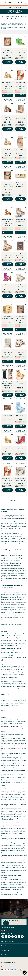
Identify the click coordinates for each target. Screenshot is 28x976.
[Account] (22, 3)
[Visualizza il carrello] (25, 2)
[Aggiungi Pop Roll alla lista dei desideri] (25, 338)
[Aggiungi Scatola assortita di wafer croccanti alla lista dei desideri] (25, 466)
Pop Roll (20, 350)
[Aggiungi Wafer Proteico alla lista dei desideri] (25, 104)
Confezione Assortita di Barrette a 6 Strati (7, 318)
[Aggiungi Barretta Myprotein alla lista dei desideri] (12, 272)
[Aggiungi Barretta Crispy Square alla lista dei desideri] (25, 403)
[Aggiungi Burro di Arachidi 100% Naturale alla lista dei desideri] (12, 37)
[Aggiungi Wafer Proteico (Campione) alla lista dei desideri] (25, 171)
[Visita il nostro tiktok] (9, 936)
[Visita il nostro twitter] (15, 936)
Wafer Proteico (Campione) (20, 183)
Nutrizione (7, 16)
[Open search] (5, 2)
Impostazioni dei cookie (8, 927)
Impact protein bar (20, 219)
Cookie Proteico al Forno (8, 150)
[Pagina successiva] (17, 500)
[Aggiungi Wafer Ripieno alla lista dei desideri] (25, 272)
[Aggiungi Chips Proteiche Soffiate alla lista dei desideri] (25, 37)
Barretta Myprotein (8, 284)
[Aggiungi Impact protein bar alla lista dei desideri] (25, 207)
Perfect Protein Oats (7, 478)
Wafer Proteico (20, 116)
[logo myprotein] (13, 2)
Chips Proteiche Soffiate (20, 49)
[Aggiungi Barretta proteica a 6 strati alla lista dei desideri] (12, 207)
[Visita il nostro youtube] (12, 936)
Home (3, 16)
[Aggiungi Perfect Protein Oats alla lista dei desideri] (12, 466)
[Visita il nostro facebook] (6, 936)
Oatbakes (7, 253)
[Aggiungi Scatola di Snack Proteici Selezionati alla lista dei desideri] (12, 370)
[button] (25, 973)
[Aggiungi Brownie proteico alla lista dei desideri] (12, 434)
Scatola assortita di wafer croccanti (20, 479)
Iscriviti (6, 923)
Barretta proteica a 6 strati (7, 220)
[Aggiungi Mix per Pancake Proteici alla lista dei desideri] (25, 70)
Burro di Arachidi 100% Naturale (7, 49)
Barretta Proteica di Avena (7, 83)
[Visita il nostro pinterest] (19, 936)
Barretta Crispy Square (20, 416)
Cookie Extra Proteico (7, 116)
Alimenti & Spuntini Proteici (16, 16)
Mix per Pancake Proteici (20, 83)
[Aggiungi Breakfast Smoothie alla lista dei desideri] (12, 338)
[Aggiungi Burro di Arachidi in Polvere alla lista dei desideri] (25, 137)
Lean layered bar (20, 446)
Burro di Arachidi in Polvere (20, 150)
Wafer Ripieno (20, 284)
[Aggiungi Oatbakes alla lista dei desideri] (12, 241)
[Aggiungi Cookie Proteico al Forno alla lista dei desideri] (12, 137)
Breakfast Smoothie (7, 350)
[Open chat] (22, 936)
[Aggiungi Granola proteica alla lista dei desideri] (25, 241)
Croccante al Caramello (20, 382)
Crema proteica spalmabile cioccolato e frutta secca (8, 185)
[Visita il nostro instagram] (2, 936)
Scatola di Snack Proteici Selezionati (7, 382)
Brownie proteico (7, 446)
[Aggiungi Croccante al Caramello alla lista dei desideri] (25, 370)
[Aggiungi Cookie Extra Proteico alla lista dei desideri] (12, 104)
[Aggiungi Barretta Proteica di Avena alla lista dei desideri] (12, 70)
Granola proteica (20, 253)
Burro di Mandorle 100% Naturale (20, 317)
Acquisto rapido (8, 62)
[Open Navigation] (2, 2)
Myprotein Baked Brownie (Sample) (7, 416)
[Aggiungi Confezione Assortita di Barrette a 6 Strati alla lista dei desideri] (12, 304)
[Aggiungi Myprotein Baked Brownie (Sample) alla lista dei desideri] (12, 403)
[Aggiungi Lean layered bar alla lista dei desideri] (25, 434)
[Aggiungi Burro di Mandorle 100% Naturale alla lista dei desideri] (25, 304)
